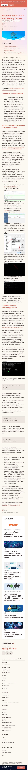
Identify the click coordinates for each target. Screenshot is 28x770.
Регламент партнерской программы (10, 702)
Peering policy (5, 705)
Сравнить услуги (6, 667)
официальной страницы (10, 186)
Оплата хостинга (6, 670)
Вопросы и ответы (6, 672)
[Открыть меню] (3, 10)
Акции (3, 680)
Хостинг (4, 712)
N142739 (3, 764)
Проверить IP (5, 688)
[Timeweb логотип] (9, 10)
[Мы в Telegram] (3, 653)
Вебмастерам (5, 695)
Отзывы (3, 739)
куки (11, 769)
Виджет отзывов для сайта (8, 725)
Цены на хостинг (6, 664)
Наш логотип (5, 700)
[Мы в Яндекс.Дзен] (11, 653)
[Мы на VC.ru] (7, 653)
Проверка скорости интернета (9, 683)
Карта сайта (4, 750)
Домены (4, 720)
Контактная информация (8, 742)
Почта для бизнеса (6, 717)
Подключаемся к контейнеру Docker (14, 53)
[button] (24, 10)
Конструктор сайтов (6, 727)
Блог (3, 755)
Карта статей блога (6, 752)
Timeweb (6, 210)
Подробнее (4, 5)
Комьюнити (4, 745)
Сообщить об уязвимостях (8, 747)
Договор (4, 675)
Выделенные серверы (7, 722)
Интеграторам (5, 697)
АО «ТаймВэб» (10, 762)
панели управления (18, 2)
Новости (4, 677)
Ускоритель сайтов (6, 730)
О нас (3, 737)
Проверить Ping (5, 685)
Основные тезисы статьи (10, 46)
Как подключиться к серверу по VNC (12, 327)
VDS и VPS (4, 714)
